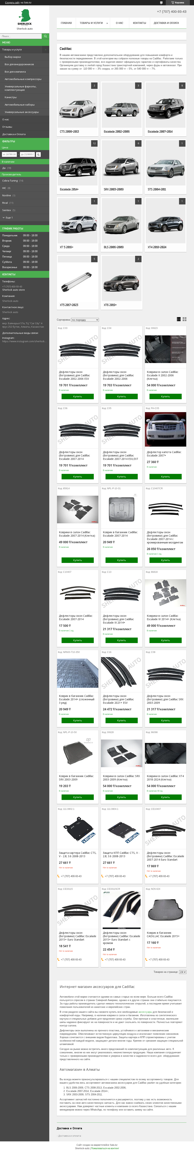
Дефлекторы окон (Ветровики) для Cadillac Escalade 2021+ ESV (118, 699)
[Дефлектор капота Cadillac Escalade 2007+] (165, 429)
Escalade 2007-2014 (160, 131)
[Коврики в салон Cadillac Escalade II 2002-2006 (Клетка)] (165, 349)
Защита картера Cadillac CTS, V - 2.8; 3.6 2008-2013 (77, 854)
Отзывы (7, 126)
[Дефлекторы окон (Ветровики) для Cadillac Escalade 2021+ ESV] (121, 673)
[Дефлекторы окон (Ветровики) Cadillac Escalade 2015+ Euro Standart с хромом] (121, 910)
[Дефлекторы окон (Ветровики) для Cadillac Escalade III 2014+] (121, 593)
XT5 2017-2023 (69, 305)
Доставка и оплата (69, 1135)
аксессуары (145, 1011)
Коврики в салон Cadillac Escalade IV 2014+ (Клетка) (164, 617)
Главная (66, 22)
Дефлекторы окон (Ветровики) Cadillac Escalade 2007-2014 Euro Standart (165, 856)
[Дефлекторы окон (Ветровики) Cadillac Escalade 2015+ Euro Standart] (77, 910)
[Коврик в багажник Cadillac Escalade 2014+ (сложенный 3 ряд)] (77, 673)
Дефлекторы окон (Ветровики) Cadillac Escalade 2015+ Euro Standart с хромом (121, 938)
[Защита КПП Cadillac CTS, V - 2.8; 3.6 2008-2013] (121, 830)
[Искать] (45, 36)
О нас (5, 119)
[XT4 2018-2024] (165, 224)
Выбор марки (13, 57)
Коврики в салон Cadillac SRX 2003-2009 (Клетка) (121, 777)
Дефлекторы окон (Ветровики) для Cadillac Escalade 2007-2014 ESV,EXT (120, 455)
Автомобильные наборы (20, 104)
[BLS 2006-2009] (122, 224)
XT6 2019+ (110, 305)
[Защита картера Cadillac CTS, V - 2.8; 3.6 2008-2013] (77, 830)
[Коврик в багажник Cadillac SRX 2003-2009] (77, 753)
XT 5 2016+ (66, 247)
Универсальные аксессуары (22, 112)
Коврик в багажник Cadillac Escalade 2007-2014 (120, 534)
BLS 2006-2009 (114, 247)
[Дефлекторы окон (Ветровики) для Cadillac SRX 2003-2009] (165, 673)
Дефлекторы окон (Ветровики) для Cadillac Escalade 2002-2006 (118, 375)
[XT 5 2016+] (78, 224)
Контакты (139, 22)
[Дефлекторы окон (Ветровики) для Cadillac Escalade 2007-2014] (77, 429)
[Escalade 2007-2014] (165, 108)
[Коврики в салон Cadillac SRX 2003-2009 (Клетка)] (121, 753)
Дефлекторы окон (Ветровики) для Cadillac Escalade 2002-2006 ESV (74, 375)
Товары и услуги (12, 49)
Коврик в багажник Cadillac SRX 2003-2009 (76, 777)
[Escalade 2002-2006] (122, 108)
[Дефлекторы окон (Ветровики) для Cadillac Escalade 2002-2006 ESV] (77, 349)
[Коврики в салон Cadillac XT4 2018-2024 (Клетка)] (165, 753)
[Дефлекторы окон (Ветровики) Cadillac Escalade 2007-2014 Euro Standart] (165, 830)
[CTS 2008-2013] (78, 108)
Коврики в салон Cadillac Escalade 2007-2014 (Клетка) (77, 534)
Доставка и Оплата (14, 134)
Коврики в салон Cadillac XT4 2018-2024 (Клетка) (165, 777)
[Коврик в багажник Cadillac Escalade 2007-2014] (121, 509)
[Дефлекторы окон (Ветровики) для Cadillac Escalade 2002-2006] (121, 349)
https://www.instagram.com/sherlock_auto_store (24, 341)
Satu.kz (113, 1145)
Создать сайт (12, 2)
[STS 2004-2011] (165, 166)
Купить (77, 396)
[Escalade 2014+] (78, 166)
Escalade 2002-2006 (117, 131)
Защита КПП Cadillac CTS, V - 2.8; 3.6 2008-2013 (121, 854)
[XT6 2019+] (122, 282)
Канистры (11, 97)
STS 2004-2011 (157, 189)
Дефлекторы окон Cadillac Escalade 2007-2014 (75, 617)
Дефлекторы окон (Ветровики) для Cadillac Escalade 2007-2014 (74, 455)
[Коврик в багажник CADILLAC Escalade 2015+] (165, 910)
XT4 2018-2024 (157, 247)
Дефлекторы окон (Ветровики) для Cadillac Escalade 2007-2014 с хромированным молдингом (165, 537)
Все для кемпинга (15, 71)
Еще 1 (9, 217)
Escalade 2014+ (69, 189)
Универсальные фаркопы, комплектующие (20, 88)
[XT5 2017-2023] (78, 282)
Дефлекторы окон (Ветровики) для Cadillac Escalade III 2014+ (118, 619)
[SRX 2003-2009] (122, 166)
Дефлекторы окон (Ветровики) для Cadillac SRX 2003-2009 (165, 699)
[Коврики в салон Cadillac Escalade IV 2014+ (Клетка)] (165, 593)
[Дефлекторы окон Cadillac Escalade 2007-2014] (77, 593)
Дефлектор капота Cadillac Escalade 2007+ (164, 453)
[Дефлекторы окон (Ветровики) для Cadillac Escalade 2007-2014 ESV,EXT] (121, 429)
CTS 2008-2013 (69, 131)
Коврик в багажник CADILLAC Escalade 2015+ (163, 934)
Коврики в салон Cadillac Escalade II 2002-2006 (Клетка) (162, 375)
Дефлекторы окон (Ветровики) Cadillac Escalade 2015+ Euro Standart (77, 936)
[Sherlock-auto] (24, 17)
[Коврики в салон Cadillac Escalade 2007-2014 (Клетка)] (77, 509)
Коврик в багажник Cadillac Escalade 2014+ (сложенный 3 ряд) (76, 699)
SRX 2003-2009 (114, 189)
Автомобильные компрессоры (23, 79)
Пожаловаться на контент (105, 1148)
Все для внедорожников (19, 64)
